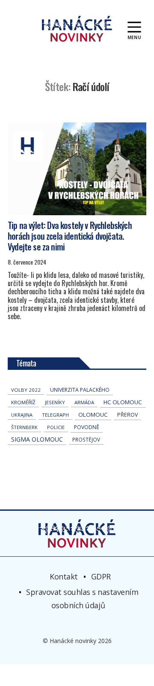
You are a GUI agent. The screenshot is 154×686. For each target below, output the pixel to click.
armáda (84, 402)
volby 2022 (26, 390)
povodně (86, 427)
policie (56, 427)
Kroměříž (23, 402)
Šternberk (24, 427)
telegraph (55, 415)
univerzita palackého (80, 389)
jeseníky (55, 402)
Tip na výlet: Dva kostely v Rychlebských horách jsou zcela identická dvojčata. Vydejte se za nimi (70, 236)
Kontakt (64, 576)
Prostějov (86, 439)
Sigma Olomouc (37, 439)
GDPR (101, 576)
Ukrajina (22, 415)
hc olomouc (123, 402)
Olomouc (93, 414)
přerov (127, 414)
